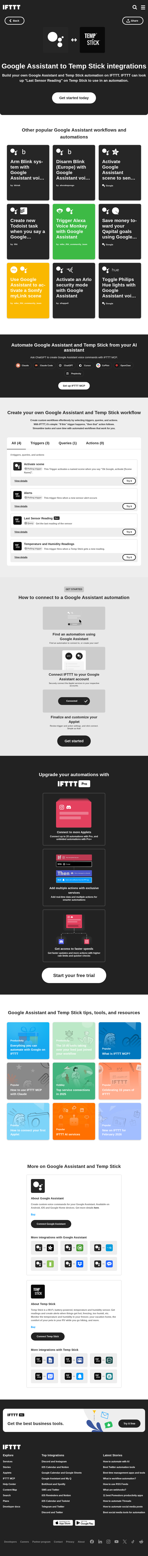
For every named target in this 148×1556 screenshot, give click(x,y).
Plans (6, 1501)
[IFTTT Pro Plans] (57, 518)
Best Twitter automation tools (119, 1467)
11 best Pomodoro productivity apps (123, 1495)
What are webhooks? (114, 1490)
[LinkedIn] (100, 1542)
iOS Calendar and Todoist (56, 1501)
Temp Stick (87, 66)
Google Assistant (30, 66)
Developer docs (11, 1506)
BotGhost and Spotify (53, 1484)
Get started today (74, 98)
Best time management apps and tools (124, 1473)
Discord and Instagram (54, 1461)
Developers (10, 1542)
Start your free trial (74, 975)
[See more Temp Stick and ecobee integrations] (103, 1360)
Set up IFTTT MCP (74, 385)
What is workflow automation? (119, 1478)
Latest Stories (112, 1455)
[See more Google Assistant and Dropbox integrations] (74, 1264)
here (96, 1208)
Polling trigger (34, 469)
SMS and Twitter (50, 1490)
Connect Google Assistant (51, 1224)
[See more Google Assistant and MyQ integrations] (103, 1248)
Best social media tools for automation (124, 1512)
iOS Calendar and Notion (55, 1467)
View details (20, 481)
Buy (33, 1214)
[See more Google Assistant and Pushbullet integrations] (74, 1248)
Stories (7, 1467)
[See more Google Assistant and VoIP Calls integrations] (103, 1264)
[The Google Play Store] (85, 1523)
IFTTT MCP (9, 1478)
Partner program (41, 1542)
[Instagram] (108, 1542)
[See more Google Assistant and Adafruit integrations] (44, 1248)
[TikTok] (133, 1542)
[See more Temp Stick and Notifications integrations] (74, 1376)
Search (7, 1495)
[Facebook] (92, 1542)
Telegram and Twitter (53, 1506)
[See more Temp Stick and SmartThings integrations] (103, 1376)
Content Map (10, 1490)
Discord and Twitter (52, 1512)
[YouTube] (116, 1542)
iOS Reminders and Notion (56, 1495)
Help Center (9, 1484)
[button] (143, 7)
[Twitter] (124, 1542)
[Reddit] (141, 1542)
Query (30, 523)
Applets (7, 1473)
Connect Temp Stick (48, 1336)
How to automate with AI (116, 1461)
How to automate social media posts (123, 1506)
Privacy (70, 1542)
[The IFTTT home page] (11, 7)
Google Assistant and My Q (56, 1478)
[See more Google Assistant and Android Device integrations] (44, 1264)
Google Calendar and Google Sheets (62, 1473)
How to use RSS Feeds (115, 1484)
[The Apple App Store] (63, 1523)
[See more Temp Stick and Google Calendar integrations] (44, 1376)
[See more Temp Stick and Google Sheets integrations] (44, 1360)
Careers (24, 1542)
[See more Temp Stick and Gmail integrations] (74, 1360)
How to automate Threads (117, 1501)
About (81, 1542)
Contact (58, 1542)
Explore (8, 1455)
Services (7, 1461)
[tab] (16, 443)
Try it (129, 481)
